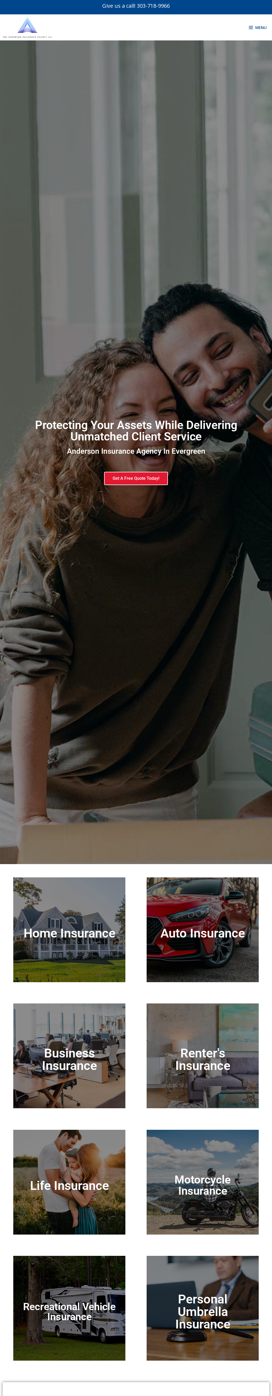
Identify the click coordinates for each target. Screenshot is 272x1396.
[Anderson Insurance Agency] (29, 27)
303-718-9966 (153, 5)
